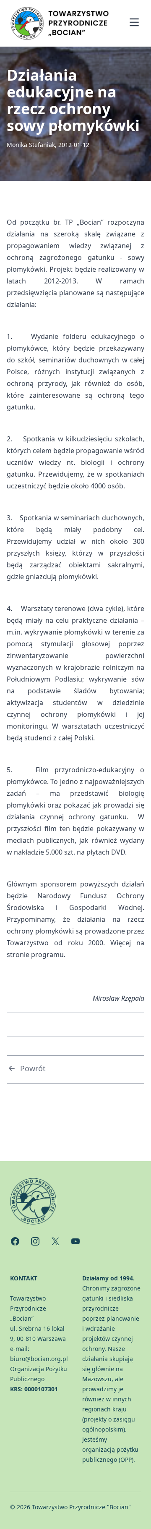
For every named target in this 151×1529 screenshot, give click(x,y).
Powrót (33, 1068)
